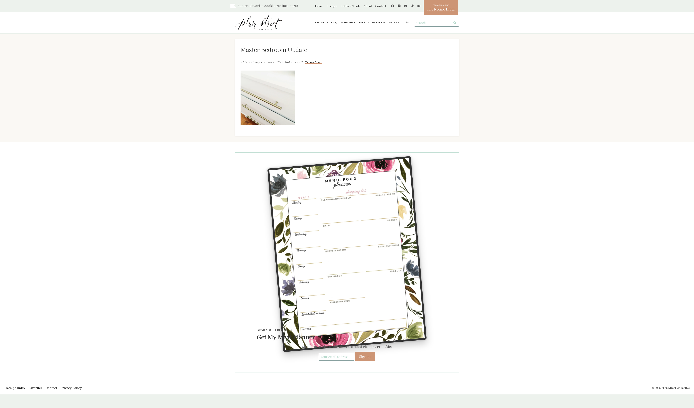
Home (319, 6)
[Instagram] (399, 6)
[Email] (419, 6)
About (367, 6)
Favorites (35, 388)
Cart (407, 22)
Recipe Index (15, 388)
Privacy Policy (71, 388)
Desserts (379, 22)
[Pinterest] (405, 6)
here (293, 5)
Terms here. (313, 62)
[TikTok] (412, 6)
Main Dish (348, 22)
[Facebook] (392, 6)
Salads (364, 22)
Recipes (332, 6)
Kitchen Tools (350, 6)
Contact (380, 6)
